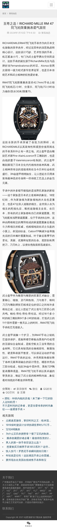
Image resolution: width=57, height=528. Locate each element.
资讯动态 (45, 32)
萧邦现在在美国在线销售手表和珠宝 (26, 459)
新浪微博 (21, 388)
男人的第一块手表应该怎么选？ (23, 442)
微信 (33, 388)
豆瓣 (22, 392)
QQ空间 (10, 392)
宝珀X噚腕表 (13, 429)
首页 (4, 13)
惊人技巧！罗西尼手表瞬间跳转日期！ (27, 451)
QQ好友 (47, 388)
